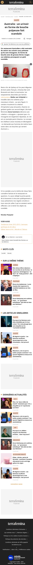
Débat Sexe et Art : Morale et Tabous (14, 229)
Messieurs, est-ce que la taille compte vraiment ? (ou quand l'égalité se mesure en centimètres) (22, 353)
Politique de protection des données (15, 539)
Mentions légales (22, 532)
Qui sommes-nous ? (10, 532)
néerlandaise (5, 97)
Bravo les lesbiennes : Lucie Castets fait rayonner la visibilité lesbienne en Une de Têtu (22, 287)
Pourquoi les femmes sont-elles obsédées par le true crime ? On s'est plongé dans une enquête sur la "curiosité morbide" (22, 324)
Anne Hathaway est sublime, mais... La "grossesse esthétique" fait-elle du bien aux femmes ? (22, 301)
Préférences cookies (24, 549)
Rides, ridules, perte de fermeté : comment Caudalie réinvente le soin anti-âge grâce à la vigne (22, 460)
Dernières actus (9, 16)
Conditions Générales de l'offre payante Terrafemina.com (16, 543)
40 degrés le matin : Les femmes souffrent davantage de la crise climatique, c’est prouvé (21, 339)
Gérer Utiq (14, 549)
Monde (9, 253)
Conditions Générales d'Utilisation (15, 529)
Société (16, 16)
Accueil (2, 16)
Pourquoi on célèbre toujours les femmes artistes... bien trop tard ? (21, 432)
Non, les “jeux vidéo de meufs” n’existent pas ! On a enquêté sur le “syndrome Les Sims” (22, 405)
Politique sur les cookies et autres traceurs (16, 536)
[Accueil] (16, 2)
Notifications (6, 549)
